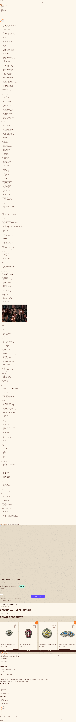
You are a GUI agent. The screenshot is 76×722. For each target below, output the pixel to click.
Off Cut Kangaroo (7, 101)
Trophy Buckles (6, 186)
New (2, 522)
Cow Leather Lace (7, 28)
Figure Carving (6, 424)
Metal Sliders (6, 152)
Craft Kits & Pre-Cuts (7, 282)
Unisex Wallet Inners (7, 298)
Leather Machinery (7, 263)
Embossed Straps (7, 61)
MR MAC (5, 329)
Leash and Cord (6, 383)
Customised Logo (6, 387)
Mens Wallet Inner (7, 297)
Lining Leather (6, 53)
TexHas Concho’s (7, 144)
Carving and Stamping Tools (9, 405)
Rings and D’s (6, 162)
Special (4, 440)
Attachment (4, 368)
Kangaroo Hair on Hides (8, 98)
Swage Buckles (6, 182)
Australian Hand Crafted (7, 499)
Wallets (4, 299)
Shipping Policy (4, 700)
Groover (5, 215)
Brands (3, 246)
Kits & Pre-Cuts (4, 271)
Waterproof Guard (7, 364)
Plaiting (4, 453)
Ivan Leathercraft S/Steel (8, 404)
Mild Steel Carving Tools (8, 408)
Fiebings (5, 328)
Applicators (4, 353)
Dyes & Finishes (4, 324)
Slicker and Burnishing (8, 217)
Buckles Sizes (5, 197)
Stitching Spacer (7, 265)
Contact (3, 13)
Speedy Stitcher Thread (8, 134)
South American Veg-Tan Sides (10, 34)
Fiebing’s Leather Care (8, 363)
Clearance (3, 520)
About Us (3, 686)
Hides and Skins (4, 89)
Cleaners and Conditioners (8, 361)
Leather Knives (6, 239)
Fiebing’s (5, 330)
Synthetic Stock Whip (8, 483)
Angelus (5, 326)
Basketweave (6, 429)
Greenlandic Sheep (7, 113)
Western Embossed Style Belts (10, 66)
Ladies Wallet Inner (7, 295)
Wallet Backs (6, 290)
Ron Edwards (6, 448)
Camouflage (5, 416)
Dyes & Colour (5, 338)
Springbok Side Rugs (8, 109)
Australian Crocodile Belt (8, 68)
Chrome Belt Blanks (7, 74)
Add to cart (38, 596)
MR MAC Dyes (6, 340)
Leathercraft (5, 455)
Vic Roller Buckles (7, 185)
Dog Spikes (5, 153)
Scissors (5, 238)
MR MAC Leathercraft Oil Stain (10, 342)
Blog (2, 11)
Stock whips (5, 484)
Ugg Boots (5, 510)
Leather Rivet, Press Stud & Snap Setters (12, 226)
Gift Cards (4, 495)
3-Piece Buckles (6, 187)
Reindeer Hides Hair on (8, 108)
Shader (4, 428)
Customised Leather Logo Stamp (10, 388)
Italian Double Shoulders (8, 33)
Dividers (5, 231)
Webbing (3, 367)
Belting (4, 452)
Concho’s (5, 148)
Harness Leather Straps (8, 70)
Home (1, 524)
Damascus (5, 479)
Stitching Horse (6, 269)
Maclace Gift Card (7, 496)
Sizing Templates (7, 227)
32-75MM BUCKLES (7, 201)
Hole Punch (5, 257)
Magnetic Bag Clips (7, 146)
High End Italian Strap (8, 69)
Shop (2, 7)
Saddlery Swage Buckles (8, 206)
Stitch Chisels (6, 255)
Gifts (2, 493)
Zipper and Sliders (7, 171)
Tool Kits (5, 288)
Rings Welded (6, 163)
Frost (4, 469)
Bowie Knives (6, 465)
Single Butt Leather (7, 57)
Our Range (3, 9)
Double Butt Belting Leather (9, 58)
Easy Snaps (5, 178)
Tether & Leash (5, 380)
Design (4, 439)
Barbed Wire (6, 432)
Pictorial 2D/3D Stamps (8, 407)
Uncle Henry (6, 467)
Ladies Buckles (6, 193)
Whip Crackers (5, 489)
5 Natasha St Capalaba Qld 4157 (8, 669)
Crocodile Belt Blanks (8, 76)
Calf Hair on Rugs (7, 105)
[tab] (38, 604)
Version (3, 400)
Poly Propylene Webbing (8, 375)
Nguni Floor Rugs (7, 118)
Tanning (4, 456)
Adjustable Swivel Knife (8, 235)
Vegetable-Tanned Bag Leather (10, 82)
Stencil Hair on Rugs (7, 110)
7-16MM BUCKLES (7, 198)
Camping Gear (5, 463)
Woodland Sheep (7, 112)
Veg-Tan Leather (5, 32)
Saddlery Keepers (7, 207)
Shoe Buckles (6, 189)
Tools (2, 211)
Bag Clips (5, 175)
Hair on (3, 104)
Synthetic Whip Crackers (8, 491)
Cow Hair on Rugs (7, 106)
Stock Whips (5, 481)
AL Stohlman (6, 447)
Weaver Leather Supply (8, 249)
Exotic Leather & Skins (8, 52)
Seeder (4, 417)
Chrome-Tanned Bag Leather (9, 81)
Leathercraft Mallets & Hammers (10, 222)
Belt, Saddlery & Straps (7, 56)
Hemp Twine (5, 137)
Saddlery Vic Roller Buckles (9, 205)
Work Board (5, 230)
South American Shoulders (9, 36)
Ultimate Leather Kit (7, 279)
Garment (5, 45)
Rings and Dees (5, 157)
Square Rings (6, 165)
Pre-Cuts (5, 289)
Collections (4, 391)
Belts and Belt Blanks (7, 64)
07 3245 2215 (4, 661)
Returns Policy (4, 703)
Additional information (9, 604)
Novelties (5, 100)
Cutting (3, 234)
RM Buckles (5, 191)
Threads (4, 128)
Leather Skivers (6, 237)
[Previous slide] (0, 653)
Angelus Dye (6, 345)
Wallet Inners (6, 301)
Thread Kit (5, 284)
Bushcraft (5, 459)
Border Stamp (6, 435)
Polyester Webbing (7, 377)
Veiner (4, 423)
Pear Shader (6, 415)
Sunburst (5, 433)
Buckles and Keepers (7, 181)
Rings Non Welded (7, 161)
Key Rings (5, 158)
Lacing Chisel (6, 253)
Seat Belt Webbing (7, 376)
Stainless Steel (6, 183)
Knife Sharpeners (7, 243)
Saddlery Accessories (8, 209)
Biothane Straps (6, 381)
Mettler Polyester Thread (8, 129)
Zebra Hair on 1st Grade (8, 117)
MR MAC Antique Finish (8, 341)
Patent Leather (6, 42)
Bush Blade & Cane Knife (9, 464)
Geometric (5, 431)
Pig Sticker (5, 473)
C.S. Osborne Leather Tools (9, 247)
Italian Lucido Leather (8, 86)
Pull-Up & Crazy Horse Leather (10, 84)
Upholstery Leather (7, 41)
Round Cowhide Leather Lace (9, 25)
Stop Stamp (5, 421)
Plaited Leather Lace (7, 26)
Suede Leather (6, 48)
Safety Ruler (6, 225)
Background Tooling (7, 437)
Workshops (3, 10)
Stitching (3, 121)
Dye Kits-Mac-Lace (7, 286)
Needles (5, 124)
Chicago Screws (6, 177)
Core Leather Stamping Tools (8, 412)
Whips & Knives (4, 461)
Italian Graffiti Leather (8, 85)
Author (3, 444)
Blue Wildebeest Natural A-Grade (10, 116)
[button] (38, 592)
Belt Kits (5, 285)
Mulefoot (5, 419)
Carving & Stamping (5, 385)
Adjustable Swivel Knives (8, 242)
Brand (3, 325)
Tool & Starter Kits (6, 277)
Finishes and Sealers (6, 333)
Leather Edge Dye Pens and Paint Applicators (13, 355)
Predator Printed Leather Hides (10, 49)
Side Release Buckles (8, 369)
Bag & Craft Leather (6, 80)
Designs (5, 457)
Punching (4, 251)
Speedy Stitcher (6, 125)
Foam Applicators (7, 357)
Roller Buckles (6, 190)
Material (4, 373)
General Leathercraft (6, 221)
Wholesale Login (5, 693)
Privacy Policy (4, 702)
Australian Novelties (7, 504)
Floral (4, 436)
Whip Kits (5, 487)
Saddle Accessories (6, 203)
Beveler (4, 413)
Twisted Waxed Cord (7, 136)
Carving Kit (5, 392)
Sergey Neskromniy (7, 402)
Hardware (3, 140)
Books (2, 443)
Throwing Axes (6, 476)
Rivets (4, 169)
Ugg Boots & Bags (6, 508)
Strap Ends (5, 259)
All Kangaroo (6, 96)
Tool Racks (5, 229)
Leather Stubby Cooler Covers (10, 291)
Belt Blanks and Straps (8, 77)
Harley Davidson (6, 472)
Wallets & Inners (5, 294)
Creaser (4, 218)
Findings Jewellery (7, 142)
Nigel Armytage (6, 445)
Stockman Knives (7, 471)
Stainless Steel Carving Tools (9, 409)
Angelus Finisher (7, 336)
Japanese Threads (7, 130)
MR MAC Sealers (7, 334)
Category (4, 451)
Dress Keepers (6, 194)
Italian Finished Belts (7, 65)
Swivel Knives (5, 395)
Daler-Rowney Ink (7, 344)
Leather (2, 22)
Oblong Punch (6, 258)
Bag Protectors (6, 149)
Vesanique (20, 716)
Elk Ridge (5, 468)
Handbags (5, 511)
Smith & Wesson (7, 475)
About (2, 6)
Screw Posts (6, 154)
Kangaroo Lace (6, 29)
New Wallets (4, 304)
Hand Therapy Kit (6, 273)
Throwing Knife (6, 477)
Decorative (4, 141)
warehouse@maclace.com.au (7, 664)
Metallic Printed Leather (8, 50)
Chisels (4, 254)
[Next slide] (2, 653)
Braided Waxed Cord (7, 133)
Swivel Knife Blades (7, 397)
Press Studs (6, 173)
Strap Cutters (6, 241)
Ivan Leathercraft (7, 403)
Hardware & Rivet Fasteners (8, 168)
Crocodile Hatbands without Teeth (10, 516)
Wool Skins (5, 114)
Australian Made (6, 500)
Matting (4, 420)
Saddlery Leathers (7, 46)
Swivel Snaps (6, 174)
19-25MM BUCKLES (7, 199)
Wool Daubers (6, 358)
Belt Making (5, 278)
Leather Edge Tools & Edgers (9, 214)
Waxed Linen (6, 132)
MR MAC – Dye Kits (6, 349)
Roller (4, 223)
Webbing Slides (6, 371)
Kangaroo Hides (5, 94)
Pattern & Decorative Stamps (8, 427)
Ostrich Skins (6, 92)
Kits (4, 350)
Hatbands (4, 514)
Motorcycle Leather (7, 44)
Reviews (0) (5, 606)
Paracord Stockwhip (7, 485)
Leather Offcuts (6, 37)
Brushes (5, 356)
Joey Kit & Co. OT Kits (8, 274)
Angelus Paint (6, 346)
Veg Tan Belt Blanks (7, 60)
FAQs (2, 699)
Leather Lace (5, 24)
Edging (3, 213)
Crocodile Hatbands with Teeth (10, 515)
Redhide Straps (6, 72)
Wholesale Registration (6, 692)
